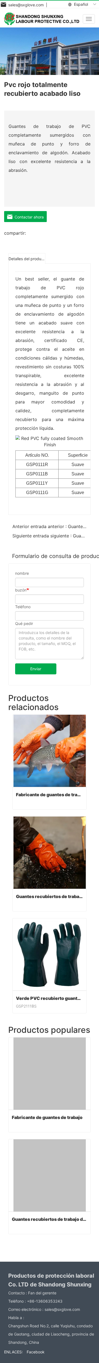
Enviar (35, 668)
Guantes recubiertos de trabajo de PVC (49, 896)
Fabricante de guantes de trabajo (49, 794)
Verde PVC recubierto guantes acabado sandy (49, 998)
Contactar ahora (28, 217)
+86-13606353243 (44, 1301)
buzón (20, 590)
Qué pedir (24, 623)
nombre (22, 573)
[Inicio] (41, 18)
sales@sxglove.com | (26, 4)
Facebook (36, 1352)
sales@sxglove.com (62, 1309)
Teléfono (23, 606)
